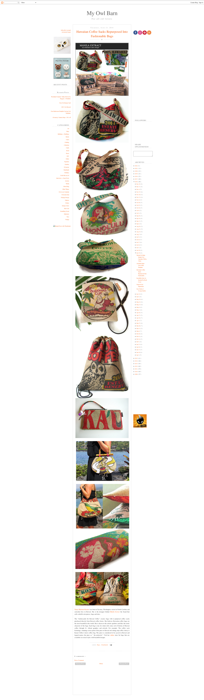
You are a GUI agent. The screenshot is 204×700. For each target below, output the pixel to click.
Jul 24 (138, 239)
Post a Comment (79, 660)
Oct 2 (138, 213)
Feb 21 (138, 336)
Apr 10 (138, 318)
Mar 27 (138, 323)
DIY (68, 156)
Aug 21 (138, 229)
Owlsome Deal (65, 194)
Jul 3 (137, 247)
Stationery (66, 214)
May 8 (138, 307)
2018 (136, 176)
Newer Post (80, 664)
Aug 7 (138, 234)
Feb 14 (138, 339)
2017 (136, 179)
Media (67, 183)
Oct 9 (138, 210)
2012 (136, 366)
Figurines (66, 161)
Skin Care (66, 208)
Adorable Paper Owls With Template (140, 265)
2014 (136, 361)
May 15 (138, 304)
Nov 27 (138, 192)
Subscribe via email (66, 30)
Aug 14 (138, 231)
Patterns (67, 200)
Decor (67, 153)
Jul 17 (138, 242)
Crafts (67, 148)
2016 (136, 181)
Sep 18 (138, 218)
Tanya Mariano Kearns (81, 609)
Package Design (65, 197)
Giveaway (66, 167)
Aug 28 (138, 226)
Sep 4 (138, 224)
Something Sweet (64, 211)
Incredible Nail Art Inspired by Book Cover (142, 280)
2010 (136, 371)
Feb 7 (138, 342)
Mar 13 (138, 328)
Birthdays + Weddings (63, 134)
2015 (136, 358)
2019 (136, 173)
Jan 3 (137, 355)
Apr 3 (138, 320)
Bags (68, 131)
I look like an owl (64, 175)
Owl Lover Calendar (64, 192)
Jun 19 (138, 253)
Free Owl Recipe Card (65, 103)
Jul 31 (138, 237)
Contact (69, 32)
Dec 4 (138, 189)
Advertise (64, 32)
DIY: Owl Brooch (66, 107)
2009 (136, 374)
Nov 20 (138, 194)
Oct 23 (138, 205)
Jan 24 (138, 347)
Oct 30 (138, 202)
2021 (136, 168)
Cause (67, 139)
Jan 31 (138, 344)
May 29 (138, 299)
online (112, 635)
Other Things (65, 189)
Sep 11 (138, 221)
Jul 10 (138, 245)
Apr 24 (138, 312)
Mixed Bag (66, 186)
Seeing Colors (65, 206)
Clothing (67, 142)
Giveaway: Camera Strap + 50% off (62, 117)
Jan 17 (138, 349)
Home (101, 663)
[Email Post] (110, 645)
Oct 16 (138, 208)
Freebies (67, 164)
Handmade (66, 170)
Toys (68, 217)
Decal (67, 150)
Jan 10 (138, 352)
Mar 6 (138, 331)
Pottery (67, 203)
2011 (136, 369)
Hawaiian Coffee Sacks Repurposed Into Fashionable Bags (102, 33)
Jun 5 (138, 296)
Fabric (67, 159)
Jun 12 (138, 294)
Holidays (66, 172)
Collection (66, 145)
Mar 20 (138, 326)
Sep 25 (138, 216)
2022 (136, 166)
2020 (136, 171)
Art (68, 128)
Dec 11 (138, 186)
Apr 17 (138, 315)
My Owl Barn (102, 13)
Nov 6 (138, 200)
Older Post (124, 664)
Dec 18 (138, 184)
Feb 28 (138, 334)
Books (67, 137)
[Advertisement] (102, 674)
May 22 (138, 302)
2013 (136, 363)
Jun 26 (138, 250)
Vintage (67, 219)
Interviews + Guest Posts (62, 178)
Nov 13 (138, 197)
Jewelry (67, 181)
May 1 (138, 310)
